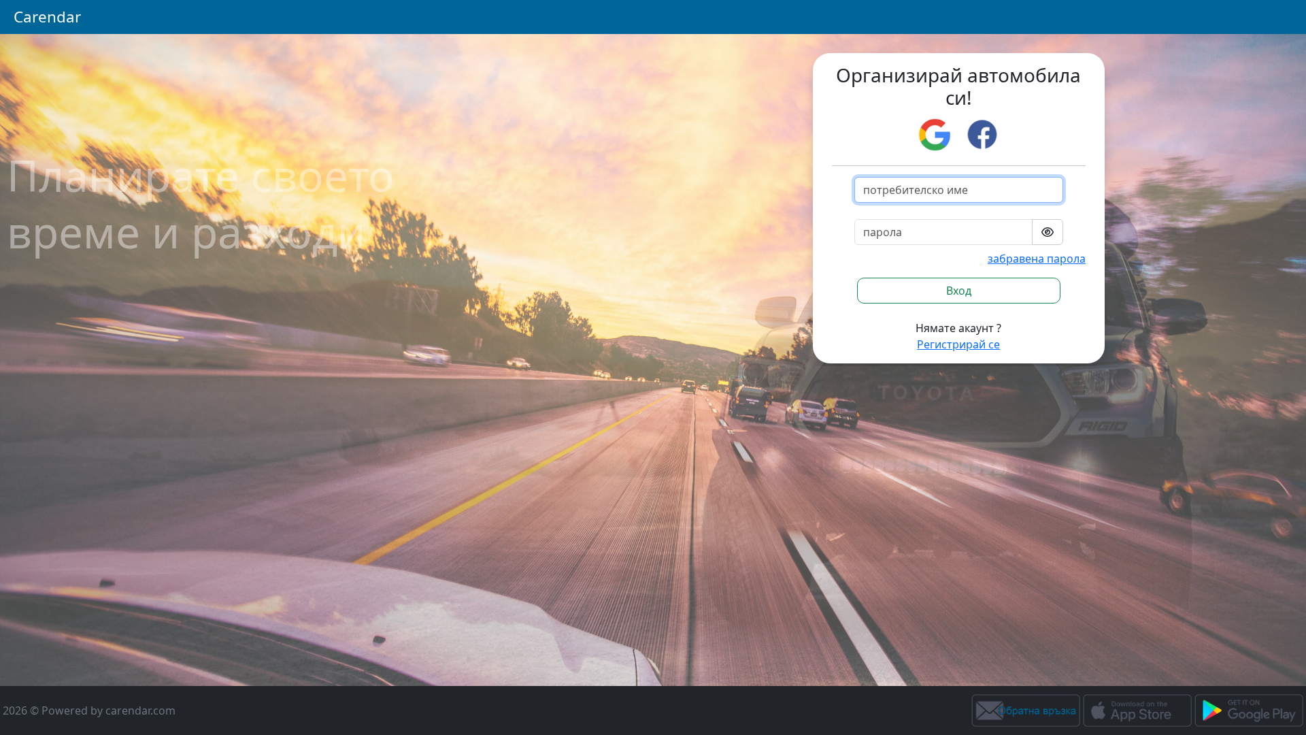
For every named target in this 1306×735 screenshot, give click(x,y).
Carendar (47, 16)
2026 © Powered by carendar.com (89, 710)
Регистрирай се (958, 344)
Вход (958, 290)
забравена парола (1037, 258)
